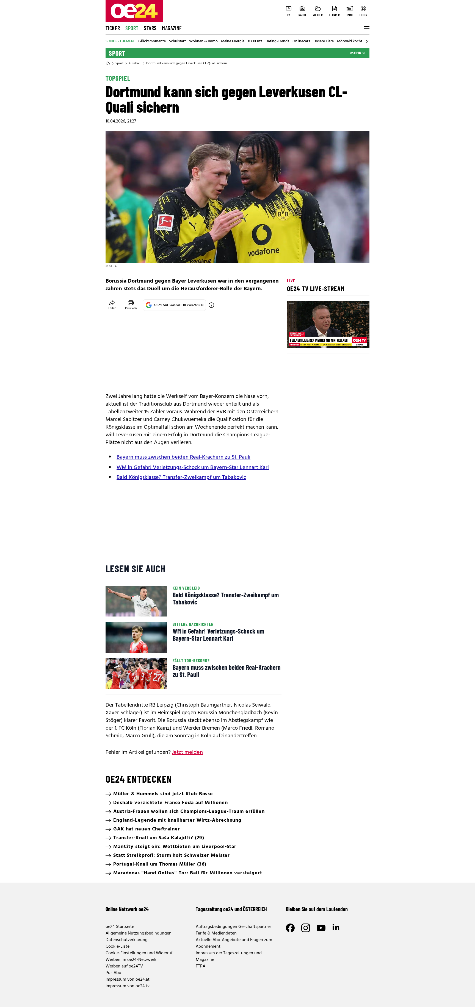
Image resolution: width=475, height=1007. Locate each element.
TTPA (200, 966)
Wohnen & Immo (203, 41)
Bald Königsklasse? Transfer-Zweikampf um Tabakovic (181, 477)
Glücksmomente (152, 41)
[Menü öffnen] (366, 28)
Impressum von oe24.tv (128, 986)
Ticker (113, 28)
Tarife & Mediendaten (216, 933)
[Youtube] (321, 928)
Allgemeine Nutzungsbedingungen (139, 933)
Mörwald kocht (349, 41)
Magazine (172, 28)
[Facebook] (290, 928)
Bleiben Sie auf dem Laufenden (317, 909)
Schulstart (177, 41)
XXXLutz (255, 41)
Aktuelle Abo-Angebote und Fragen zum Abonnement (234, 943)
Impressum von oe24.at (128, 979)
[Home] (108, 63)
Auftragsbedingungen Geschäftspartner (233, 926)
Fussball (135, 63)
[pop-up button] (351, 338)
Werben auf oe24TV (124, 966)
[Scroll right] (366, 41)
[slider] (314, 339)
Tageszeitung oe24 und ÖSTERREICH (231, 909)
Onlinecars (301, 41)
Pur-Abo (113, 973)
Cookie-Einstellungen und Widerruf (139, 953)
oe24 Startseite (120, 926)
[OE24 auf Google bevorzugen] (211, 305)
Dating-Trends (277, 41)
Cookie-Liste (117, 946)
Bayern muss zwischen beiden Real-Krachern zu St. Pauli (183, 457)
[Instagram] (305, 928)
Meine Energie (232, 41)
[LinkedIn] (336, 928)
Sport (131, 28)
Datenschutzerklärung (127, 940)
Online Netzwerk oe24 (127, 909)
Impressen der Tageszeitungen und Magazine (229, 956)
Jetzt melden (187, 752)
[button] (295, 338)
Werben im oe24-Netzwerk (131, 959)
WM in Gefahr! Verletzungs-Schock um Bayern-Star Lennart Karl (193, 467)
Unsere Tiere (323, 41)
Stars (150, 28)
